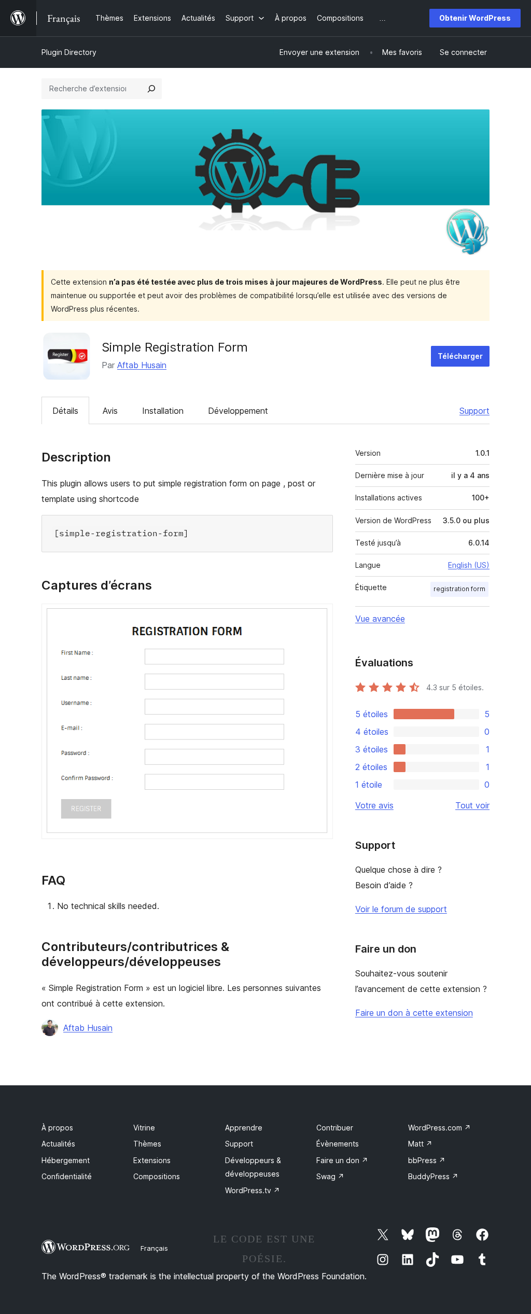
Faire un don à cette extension (414, 1013)
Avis (110, 411)
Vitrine (144, 1127)
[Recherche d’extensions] (151, 88)
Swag (330, 1176)
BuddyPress (433, 1176)
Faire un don (342, 1160)
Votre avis (374, 805)
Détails (65, 411)
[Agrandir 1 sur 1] (319, 617)
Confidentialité (66, 1176)
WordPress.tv (252, 1190)
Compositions (156, 1176)
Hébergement (65, 1160)
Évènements (337, 1143)
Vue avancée (380, 618)
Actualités (58, 1143)
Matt (420, 1143)
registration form (459, 589)
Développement (238, 411)
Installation (163, 411)
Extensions (152, 1160)
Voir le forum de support (401, 909)
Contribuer (334, 1127)
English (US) (469, 565)
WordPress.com (439, 1127)
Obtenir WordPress (475, 17)
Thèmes (147, 1143)
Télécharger (460, 356)
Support (474, 411)
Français (154, 1248)
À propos (57, 1127)
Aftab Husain (141, 365)
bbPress (426, 1160)
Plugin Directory (68, 52)
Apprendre (243, 1127)
